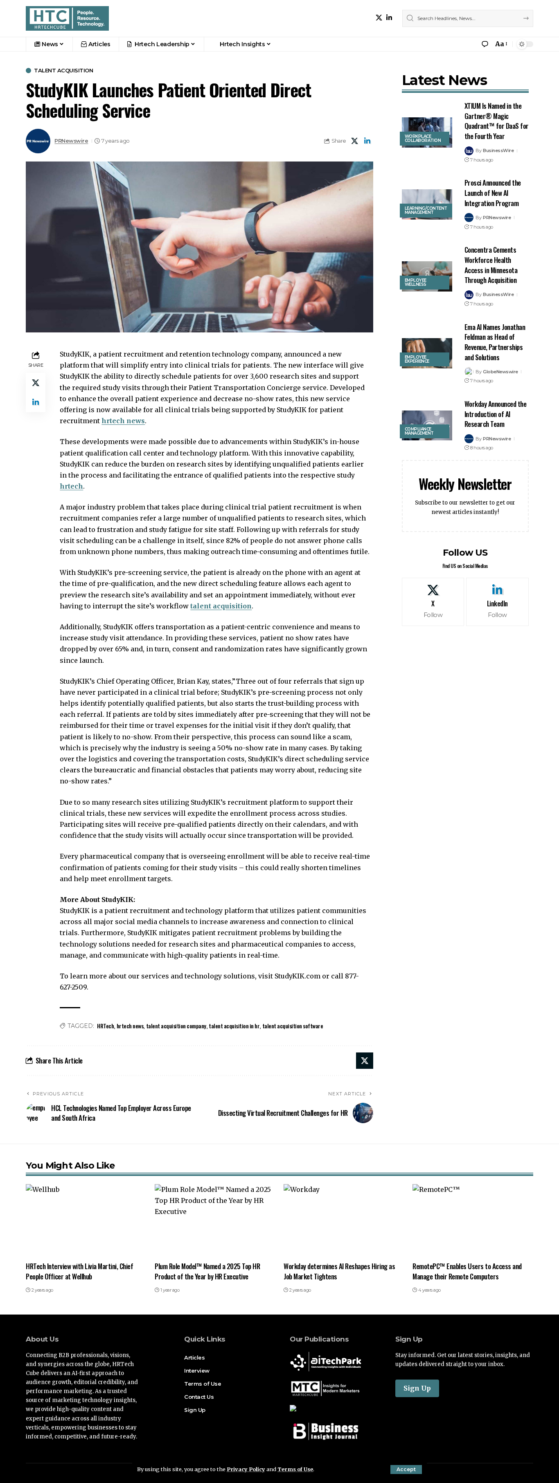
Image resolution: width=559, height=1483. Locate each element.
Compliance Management (419, 431)
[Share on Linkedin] (367, 141)
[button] (406, 1469)
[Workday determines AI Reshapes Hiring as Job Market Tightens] (344, 1220)
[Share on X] (355, 141)
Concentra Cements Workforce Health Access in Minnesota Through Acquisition (491, 265)
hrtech (71, 486)
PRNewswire (71, 141)
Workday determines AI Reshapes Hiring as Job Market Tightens (339, 1271)
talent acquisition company (176, 1025)
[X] (379, 17)
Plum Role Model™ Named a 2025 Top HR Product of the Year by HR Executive (207, 1271)
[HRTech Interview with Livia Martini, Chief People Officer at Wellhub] (86, 1220)
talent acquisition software (292, 1025)
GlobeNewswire (500, 372)
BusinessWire (498, 150)
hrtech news (123, 421)
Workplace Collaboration (423, 138)
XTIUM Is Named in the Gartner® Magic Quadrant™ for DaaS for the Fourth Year (496, 121)
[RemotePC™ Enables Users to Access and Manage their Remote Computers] (472, 1220)
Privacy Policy (246, 1469)
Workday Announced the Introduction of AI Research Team (495, 414)
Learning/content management (426, 210)
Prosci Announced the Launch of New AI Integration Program (492, 192)
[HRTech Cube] (67, 18)
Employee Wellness (415, 282)
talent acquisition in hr (234, 1025)
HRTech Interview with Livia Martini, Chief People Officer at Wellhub (79, 1271)
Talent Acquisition (63, 70)
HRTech (105, 1025)
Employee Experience (417, 359)
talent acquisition (221, 606)
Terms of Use (295, 1469)
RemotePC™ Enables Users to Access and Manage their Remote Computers (467, 1271)
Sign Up (417, 1388)
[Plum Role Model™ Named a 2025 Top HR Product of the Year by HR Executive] (215, 1220)
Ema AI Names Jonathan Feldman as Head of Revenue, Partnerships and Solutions (494, 342)
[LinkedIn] (389, 17)
